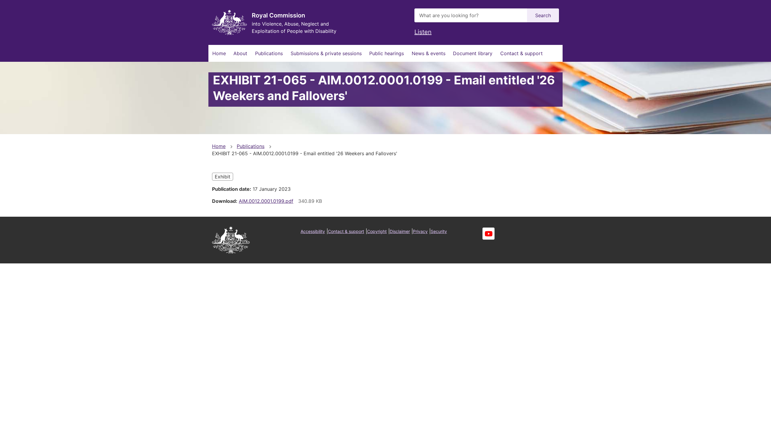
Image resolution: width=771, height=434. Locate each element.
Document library (472, 53)
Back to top (743, 425)
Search (543, 15)
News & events (428, 53)
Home (219, 53)
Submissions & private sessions (326, 53)
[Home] (229, 22)
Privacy (420, 231)
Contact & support (521, 53)
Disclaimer (400, 231)
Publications (269, 53)
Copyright (377, 231)
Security (439, 231)
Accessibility (313, 231)
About (240, 53)
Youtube (488, 234)
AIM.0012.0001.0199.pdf (266, 201)
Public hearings (386, 53)
